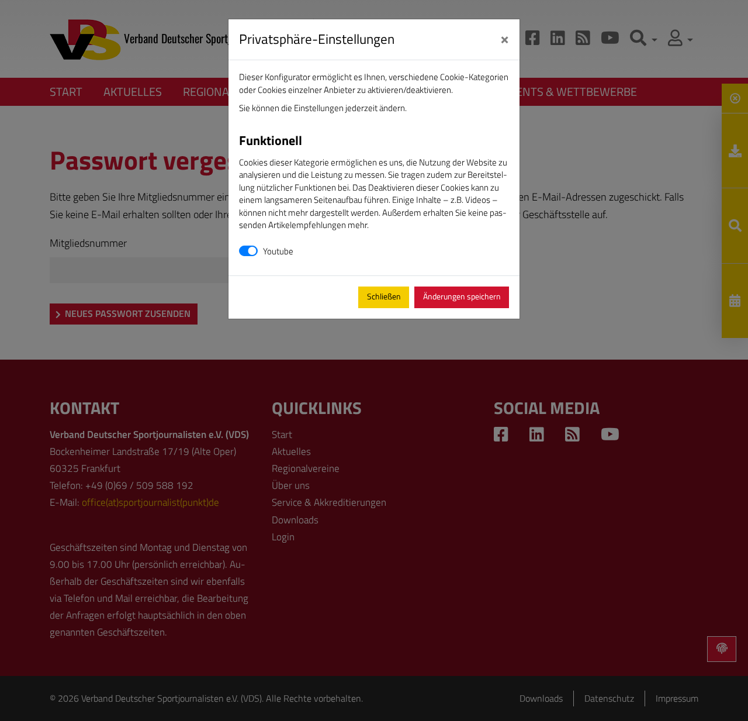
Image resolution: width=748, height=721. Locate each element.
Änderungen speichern (462, 296)
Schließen (384, 296)
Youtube (278, 251)
